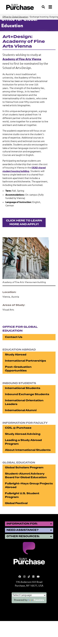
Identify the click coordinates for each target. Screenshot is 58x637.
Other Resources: (23, 536)
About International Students (28, 450)
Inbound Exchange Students (27, 394)
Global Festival (16, 503)
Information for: (22, 524)
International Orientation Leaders (24, 402)
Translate (39, 600)
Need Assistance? (22, 530)
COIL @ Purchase (18, 428)
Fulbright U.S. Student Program (22, 495)
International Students (22, 388)
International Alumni (21, 410)
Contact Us (13, 337)
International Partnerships (25, 361)
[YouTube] (38, 576)
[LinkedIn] (33, 576)
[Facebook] (19, 576)
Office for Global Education (15, 17)
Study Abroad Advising (22, 434)
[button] (29, 257)
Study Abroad (15, 355)
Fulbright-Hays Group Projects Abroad (29, 485)
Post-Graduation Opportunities (18, 369)
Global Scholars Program (24, 467)
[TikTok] (28, 576)
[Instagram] (24, 576)
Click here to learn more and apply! (24, 222)
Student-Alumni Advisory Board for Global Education (26, 475)
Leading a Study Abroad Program (23, 442)
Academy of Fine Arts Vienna (21, 59)
